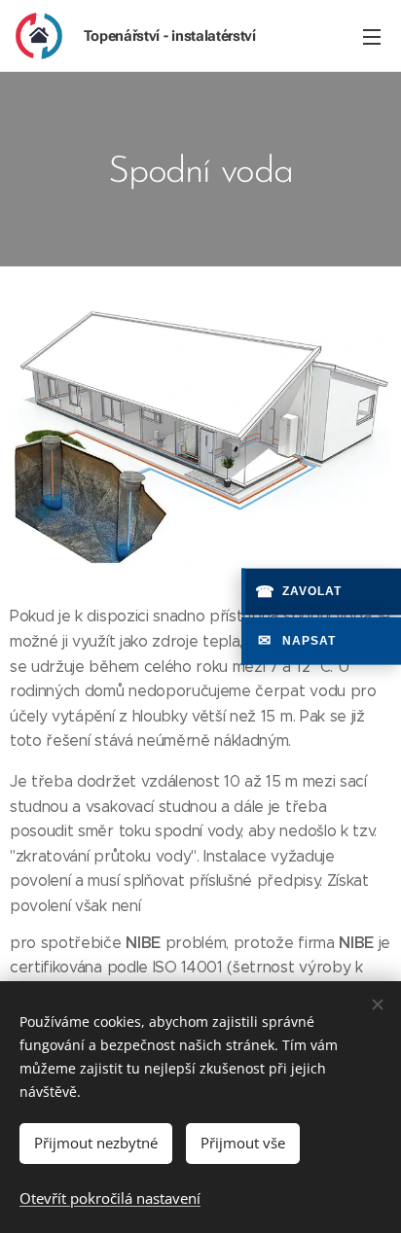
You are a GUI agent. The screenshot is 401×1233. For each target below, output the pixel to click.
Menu (371, 36)
